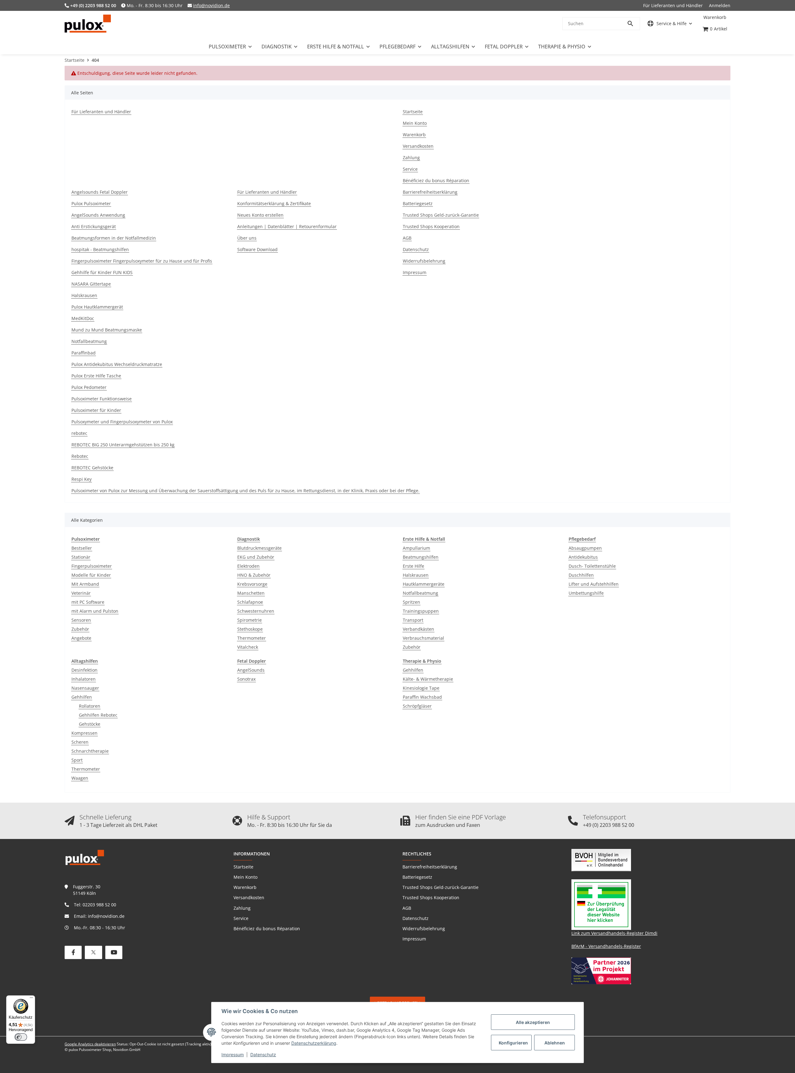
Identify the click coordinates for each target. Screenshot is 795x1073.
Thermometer (251, 638)
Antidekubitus (583, 557)
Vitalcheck (247, 647)
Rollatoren (89, 706)
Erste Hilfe (413, 566)
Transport (413, 620)
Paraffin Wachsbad (422, 697)
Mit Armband (85, 584)
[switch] (21, 1037)
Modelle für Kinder (91, 575)
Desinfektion (84, 670)
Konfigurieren (513, 1042)
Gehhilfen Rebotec (98, 715)
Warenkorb (245, 887)
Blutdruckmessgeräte (259, 548)
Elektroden (248, 566)
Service (241, 918)
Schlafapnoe (250, 602)
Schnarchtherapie (90, 751)
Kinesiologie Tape (421, 688)
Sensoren (81, 620)
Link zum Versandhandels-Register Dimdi (614, 933)
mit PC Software (87, 602)
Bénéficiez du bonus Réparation (267, 928)
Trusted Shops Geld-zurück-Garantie (440, 887)
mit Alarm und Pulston (94, 611)
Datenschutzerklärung (313, 1043)
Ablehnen (554, 1042)
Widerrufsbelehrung (423, 928)
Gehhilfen (81, 697)
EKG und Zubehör (255, 557)
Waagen (79, 778)
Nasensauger (85, 688)
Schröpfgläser (417, 706)
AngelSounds (251, 670)
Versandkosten (249, 897)
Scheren (80, 742)
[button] (669, 23)
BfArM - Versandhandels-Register (606, 946)
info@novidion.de (211, 5)
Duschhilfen (581, 575)
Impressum (232, 1054)
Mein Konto (245, 877)
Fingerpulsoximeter (91, 566)
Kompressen (84, 733)
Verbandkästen (418, 629)
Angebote (81, 638)
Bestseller (81, 548)
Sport (77, 760)
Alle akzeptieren (533, 1022)
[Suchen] (633, 23)
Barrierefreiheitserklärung (429, 867)
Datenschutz (263, 1054)
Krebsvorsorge (252, 584)
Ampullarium (416, 548)
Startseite (243, 867)
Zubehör (80, 629)
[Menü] (31, 999)
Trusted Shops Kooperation (430, 897)
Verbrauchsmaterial (423, 638)
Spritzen (411, 602)
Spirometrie (249, 620)
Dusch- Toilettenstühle (592, 566)
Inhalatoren (83, 679)
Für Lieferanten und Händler (673, 5)
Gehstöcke (89, 724)
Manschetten (251, 593)
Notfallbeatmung (420, 593)
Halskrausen (416, 575)
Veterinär (81, 593)
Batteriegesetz (417, 877)
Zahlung (242, 908)
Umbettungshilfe (586, 593)
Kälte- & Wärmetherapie (428, 679)
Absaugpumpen (585, 548)
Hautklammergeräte (423, 584)
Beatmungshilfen (420, 557)
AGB (406, 908)
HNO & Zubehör (253, 575)
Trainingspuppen (421, 611)
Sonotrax (246, 679)
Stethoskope (250, 629)
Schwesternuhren (255, 611)
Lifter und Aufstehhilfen (594, 584)
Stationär (80, 557)
